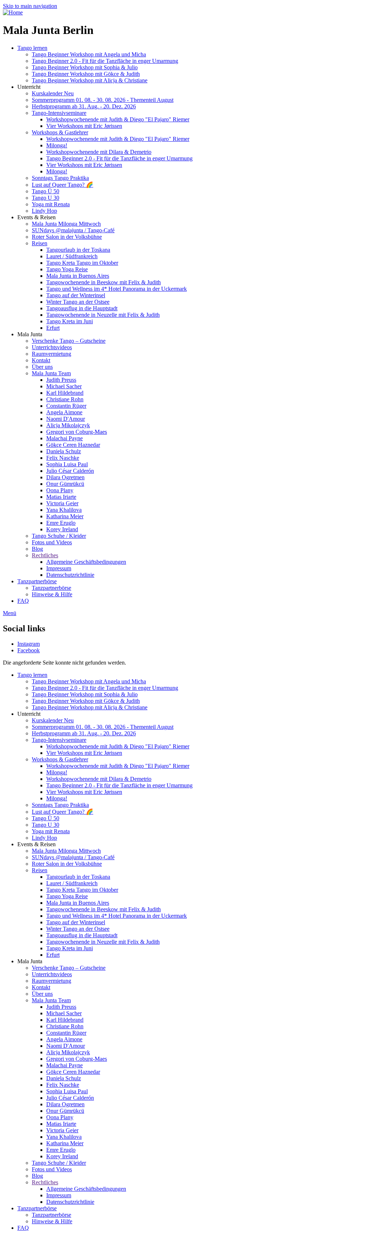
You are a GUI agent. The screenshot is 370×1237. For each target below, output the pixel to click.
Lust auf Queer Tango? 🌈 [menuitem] (62, 185)
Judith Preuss (61, 1007)
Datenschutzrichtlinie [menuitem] (70, 575)
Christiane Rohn (64, 1026)
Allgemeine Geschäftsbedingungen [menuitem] (86, 562)
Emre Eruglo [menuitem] (61, 523)
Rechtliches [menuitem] (45, 555)
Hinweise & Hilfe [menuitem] (52, 594)
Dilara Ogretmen (65, 1104)
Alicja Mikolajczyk (68, 1052)
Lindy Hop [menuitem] (44, 211)
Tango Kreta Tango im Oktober (82, 890)
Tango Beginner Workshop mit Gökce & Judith (86, 701)
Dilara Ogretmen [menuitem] (65, 477)
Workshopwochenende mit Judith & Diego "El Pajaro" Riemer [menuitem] (117, 119)
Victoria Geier (62, 1130)
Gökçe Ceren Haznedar (73, 1072)
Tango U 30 (45, 825)
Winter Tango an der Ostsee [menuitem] (77, 302)
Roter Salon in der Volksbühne (67, 864)
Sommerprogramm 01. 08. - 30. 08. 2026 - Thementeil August (102, 727)
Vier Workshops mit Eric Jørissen (84, 753)
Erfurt (53, 955)
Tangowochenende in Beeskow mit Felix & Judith (103, 909)
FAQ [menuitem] (23, 601)
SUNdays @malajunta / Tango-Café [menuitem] (73, 230)
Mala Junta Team (51, 1000)
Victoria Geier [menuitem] (62, 503)
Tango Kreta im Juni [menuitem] (69, 321)
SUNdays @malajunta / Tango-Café (73, 857)
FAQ (23, 1228)
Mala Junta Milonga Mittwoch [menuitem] (66, 224)
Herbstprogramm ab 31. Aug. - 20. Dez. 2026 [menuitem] (84, 106)
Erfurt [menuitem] (53, 328)
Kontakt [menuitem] (41, 360)
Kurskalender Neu (53, 720)
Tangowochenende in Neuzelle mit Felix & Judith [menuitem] (103, 315)
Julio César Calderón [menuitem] (70, 471)
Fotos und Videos (52, 1169)
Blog (37, 1176)
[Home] (13, 12)
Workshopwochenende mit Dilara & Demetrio (98, 779)
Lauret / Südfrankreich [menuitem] (72, 256)
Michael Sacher (64, 1013)
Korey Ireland (62, 1156)
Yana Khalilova (64, 1137)
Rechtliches (45, 1182)
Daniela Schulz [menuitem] (63, 451)
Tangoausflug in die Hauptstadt (81, 935)
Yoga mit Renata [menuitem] (51, 204)
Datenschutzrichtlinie (70, 1202)
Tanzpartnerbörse (37, 1208)
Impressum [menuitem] (58, 568)
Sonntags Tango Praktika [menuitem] (60, 178)
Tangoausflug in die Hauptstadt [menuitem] (81, 308)
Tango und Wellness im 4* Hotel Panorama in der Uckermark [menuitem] (116, 289)
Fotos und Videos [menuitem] (52, 542)
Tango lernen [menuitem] (32, 48)
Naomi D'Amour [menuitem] (65, 419)
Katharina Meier (64, 1143)
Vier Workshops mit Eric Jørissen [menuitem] (84, 126)
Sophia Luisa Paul (67, 1091)
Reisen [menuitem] (39, 243)
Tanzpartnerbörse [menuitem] (37, 581)
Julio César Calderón (70, 1098)
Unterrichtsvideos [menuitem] (52, 347)
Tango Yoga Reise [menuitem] (67, 269)
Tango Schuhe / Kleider (59, 1163)
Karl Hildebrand (64, 1020)
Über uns (42, 994)
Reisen (39, 870)
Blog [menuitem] (37, 549)
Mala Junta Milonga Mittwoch (66, 851)
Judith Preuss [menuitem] (61, 380)
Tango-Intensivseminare (59, 740)
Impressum (58, 1195)
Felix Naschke (62, 1085)
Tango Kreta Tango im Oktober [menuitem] (82, 263)
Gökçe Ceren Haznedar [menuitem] (73, 445)
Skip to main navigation (30, 6)
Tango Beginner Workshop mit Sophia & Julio (85, 694)
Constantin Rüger (66, 1033)
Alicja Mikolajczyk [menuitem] (68, 425)
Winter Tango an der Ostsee (77, 929)
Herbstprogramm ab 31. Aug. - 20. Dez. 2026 (84, 733)
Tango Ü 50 (45, 818)
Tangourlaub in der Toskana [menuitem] (78, 250)
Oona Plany (59, 1117)
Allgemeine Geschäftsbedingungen (86, 1189)
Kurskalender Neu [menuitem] (53, 93)
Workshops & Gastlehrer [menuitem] (60, 132)
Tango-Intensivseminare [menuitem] (59, 113)
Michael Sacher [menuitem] (64, 386)
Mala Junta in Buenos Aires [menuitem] (77, 276)
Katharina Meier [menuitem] (64, 516)
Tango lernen (32, 675)
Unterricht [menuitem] (28, 87)
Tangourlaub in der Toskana (78, 877)
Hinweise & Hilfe (52, 1221)
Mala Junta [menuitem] (29, 334)
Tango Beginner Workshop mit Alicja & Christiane (89, 707)
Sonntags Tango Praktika (60, 805)
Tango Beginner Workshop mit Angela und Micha (89, 681)
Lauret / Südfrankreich (72, 883)
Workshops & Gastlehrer (60, 759)
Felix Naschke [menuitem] (62, 458)
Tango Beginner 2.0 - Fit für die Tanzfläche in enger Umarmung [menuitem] (105, 61)
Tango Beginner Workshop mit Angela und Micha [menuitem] (89, 54)
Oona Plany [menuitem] (59, 490)
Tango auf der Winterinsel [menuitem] (75, 295)
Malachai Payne (64, 1065)
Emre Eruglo (61, 1150)
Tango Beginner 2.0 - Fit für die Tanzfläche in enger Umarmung (105, 688)
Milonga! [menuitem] (56, 145)
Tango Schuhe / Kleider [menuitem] (59, 536)
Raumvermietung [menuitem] (51, 354)
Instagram (28, 644)
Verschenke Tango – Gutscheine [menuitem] (69, 341)
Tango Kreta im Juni (69, 948)
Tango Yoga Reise (67, 896)
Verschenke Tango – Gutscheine (69, 968)
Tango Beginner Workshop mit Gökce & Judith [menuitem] (86, 74)
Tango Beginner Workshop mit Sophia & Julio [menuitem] (85, 67)
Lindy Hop (44, 838)
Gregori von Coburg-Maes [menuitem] (76, 432)
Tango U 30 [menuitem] (45, 198)
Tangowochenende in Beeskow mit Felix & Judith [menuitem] (103, 282)
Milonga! (56, 772)
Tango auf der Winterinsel (75, 922)
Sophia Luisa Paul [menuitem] (67, 464)
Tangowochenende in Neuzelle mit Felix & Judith (103, 942)
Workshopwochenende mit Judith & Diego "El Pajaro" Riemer (117, 746)
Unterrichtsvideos (52, 974)
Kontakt (41, 987)
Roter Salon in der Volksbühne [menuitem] (67, 237)
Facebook (28, 650)
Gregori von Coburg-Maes (76, 1059)
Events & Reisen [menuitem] (36, 217)
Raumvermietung (51, 981)
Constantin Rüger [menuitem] (66, 406)
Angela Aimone (64, 1039)
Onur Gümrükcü (65, 1111)
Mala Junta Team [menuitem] (51, 373)
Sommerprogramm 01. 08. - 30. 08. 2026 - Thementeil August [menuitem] (102, 100)
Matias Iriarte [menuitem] (61, 497)
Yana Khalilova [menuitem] (64, 510)
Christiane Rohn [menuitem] (64, 399)
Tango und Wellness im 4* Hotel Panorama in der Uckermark (116, 916)
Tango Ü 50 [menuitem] (45, 191)
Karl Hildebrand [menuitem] (64, 393)
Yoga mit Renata (51, 831)
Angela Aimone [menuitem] (64, 412)
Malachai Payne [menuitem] (64, 438)
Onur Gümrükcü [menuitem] (65, 484)
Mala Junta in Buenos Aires (77, 903)
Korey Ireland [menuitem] (62, 529)
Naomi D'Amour (65, 1046)
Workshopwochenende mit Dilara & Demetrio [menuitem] (98, 152)
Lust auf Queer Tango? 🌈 (62, 812)
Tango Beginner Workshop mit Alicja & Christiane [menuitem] (89, 80)
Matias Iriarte (61, 1124)
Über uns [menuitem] (42, 367)
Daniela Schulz (63, 1078)
